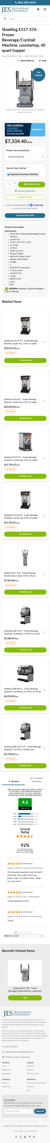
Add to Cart (33, 184)
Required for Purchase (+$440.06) (24, 174)
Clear (25, 998)
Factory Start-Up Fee (16, 168)
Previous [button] (3, 980)
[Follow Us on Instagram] (33, 1137)
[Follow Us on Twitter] (20, 1137)
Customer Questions (37, 780)
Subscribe (40, 1111)
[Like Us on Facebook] (16, 1137)
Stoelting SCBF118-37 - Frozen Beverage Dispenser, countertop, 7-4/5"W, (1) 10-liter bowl (22, 634)
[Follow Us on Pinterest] (29, 1137)
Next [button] (46, 980)
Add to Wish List (27, 61)
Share (44, 61)
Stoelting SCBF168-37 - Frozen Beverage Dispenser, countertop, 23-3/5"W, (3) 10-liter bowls (22, 692)
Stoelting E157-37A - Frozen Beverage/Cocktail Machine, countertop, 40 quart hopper (25, 991)
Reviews (15, 781)
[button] (45, 10)
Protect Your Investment (17, 150)
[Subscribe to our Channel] (24, 1137)
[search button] (5, 19)
